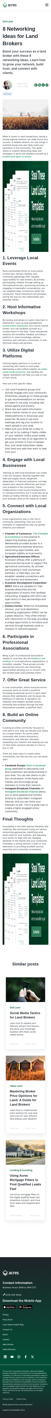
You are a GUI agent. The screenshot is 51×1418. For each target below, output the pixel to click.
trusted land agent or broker (17, 156)
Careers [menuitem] (6, 1339)
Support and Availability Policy (14, 1410)
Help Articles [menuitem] (8, 1344)
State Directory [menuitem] (9, 1349)
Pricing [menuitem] (5, 1315)
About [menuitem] (5, 1334)
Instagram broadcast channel (21, 791)
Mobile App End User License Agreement (17, 1404)
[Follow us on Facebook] (25, 1356)
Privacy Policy (8, 1399)
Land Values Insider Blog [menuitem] (13, 1324)
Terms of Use (21, 1399)
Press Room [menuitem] (8, 1319)
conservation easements (15, 325)
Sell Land (7, 94)
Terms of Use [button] (15, 1390)
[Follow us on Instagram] (18, 1356)
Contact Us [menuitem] (7, 1329)
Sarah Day (22, 83)
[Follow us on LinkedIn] (5, 1356)
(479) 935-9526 (13, 1295)
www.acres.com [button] (25, 1373)
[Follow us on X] (32, 1356)
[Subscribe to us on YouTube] (12, 1356)
